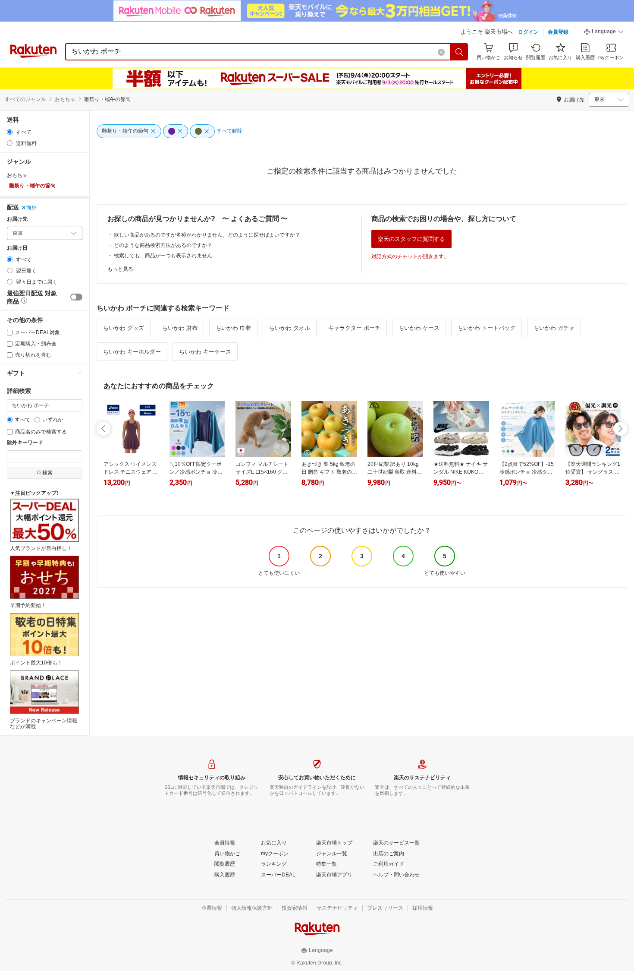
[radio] (10, 132)
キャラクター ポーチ (354, 328)
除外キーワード (25, 443)
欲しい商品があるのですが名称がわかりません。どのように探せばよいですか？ (207, 235)
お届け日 (17, 248)
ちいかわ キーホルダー (132, 351)
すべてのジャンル (25, 99)
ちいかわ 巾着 (233, 328)
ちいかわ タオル (289, 328)
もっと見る (120, 269)
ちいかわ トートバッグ (486, 328)
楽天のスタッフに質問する (411, 239)
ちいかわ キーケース (205, 351)
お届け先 (17, 219)
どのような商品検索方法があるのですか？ (163, 245)
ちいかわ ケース (419, 328)
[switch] (76, 297)
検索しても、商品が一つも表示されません (163, 256)
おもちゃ (65, 99)
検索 (47, 473)
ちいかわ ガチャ (554, 328)
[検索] (459, 51)
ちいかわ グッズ (123, 328)
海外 (31, 208)
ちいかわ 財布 (180, 328)
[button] (604, 33)
